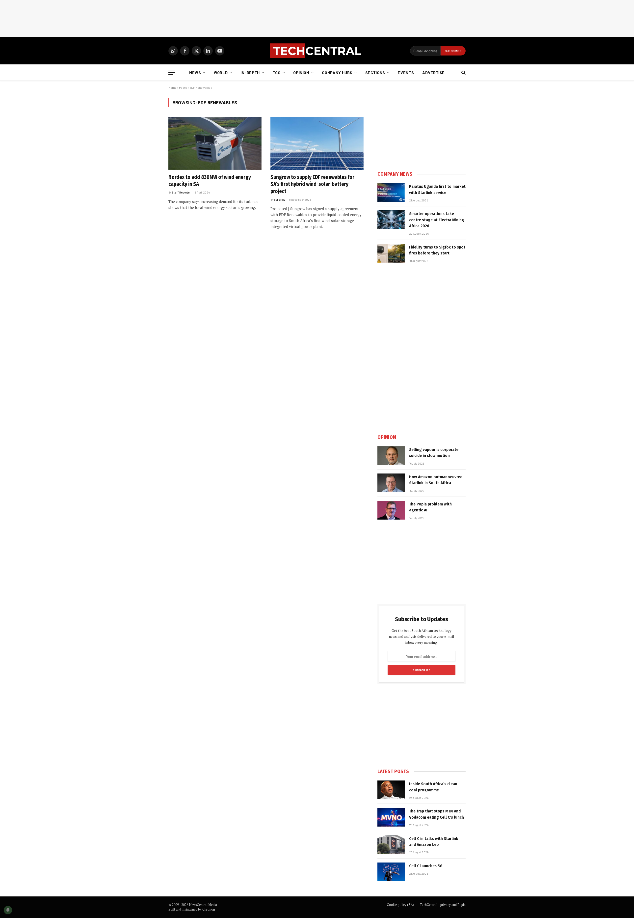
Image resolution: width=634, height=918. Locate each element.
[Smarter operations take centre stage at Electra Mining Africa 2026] (391, 219)
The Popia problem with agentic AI (430, 507)
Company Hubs (337, 72)
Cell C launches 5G (425, 865)
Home (172, 87)
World (221, 72)
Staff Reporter (181, 192)
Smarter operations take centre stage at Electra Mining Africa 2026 (436, 219)
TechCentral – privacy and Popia (443, 904)
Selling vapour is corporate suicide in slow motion (433, 452)
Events (406, 72)
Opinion (301, 72)
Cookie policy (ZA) (400, 904)
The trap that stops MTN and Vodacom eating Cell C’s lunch (436, 814)
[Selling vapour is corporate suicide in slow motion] (391, 455)
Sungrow (279, 199)
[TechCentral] (317, 50)
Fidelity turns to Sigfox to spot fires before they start (437, 250)
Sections (375, 72)
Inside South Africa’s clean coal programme (433, 786)
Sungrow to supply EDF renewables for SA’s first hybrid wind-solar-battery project (312, 184)
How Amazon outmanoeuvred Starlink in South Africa (435, 479)
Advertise (433, 72)
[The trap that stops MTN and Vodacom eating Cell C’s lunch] (391, 817)
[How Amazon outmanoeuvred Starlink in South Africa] (391, 482)
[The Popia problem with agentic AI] (391, 510)
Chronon (208, 909)
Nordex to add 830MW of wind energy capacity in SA (209, 181)
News (195, 72)
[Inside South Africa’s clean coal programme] (391, 789)
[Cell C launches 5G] (391, 871)
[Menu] (171, 72)
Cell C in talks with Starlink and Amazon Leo (433, 841)
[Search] (463, 72)
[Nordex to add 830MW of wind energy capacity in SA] (215, 143)
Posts (183, 87)
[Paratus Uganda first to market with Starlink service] (391, 192)
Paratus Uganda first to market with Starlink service (437, 189)
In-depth (250, 72)
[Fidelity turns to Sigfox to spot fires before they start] (391, 253)
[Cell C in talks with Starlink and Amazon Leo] (391, 844)
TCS (277, 72)
